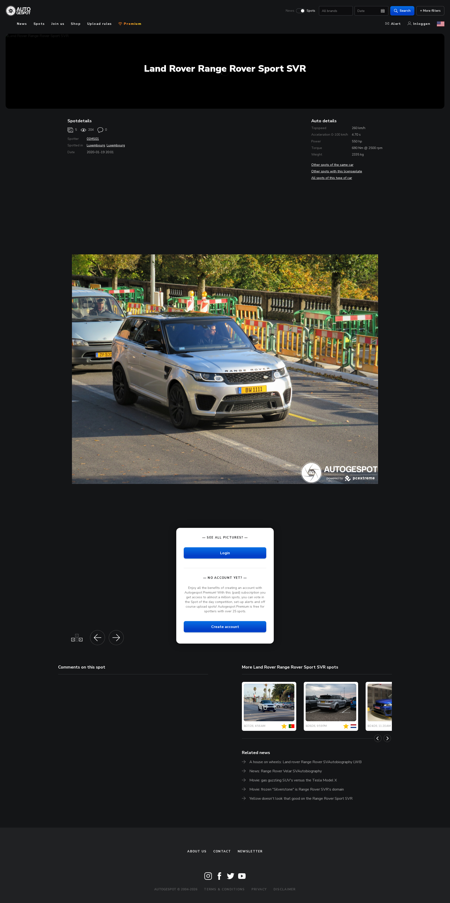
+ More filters (430, 10)
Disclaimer (285, 889)
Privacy (259, 889)
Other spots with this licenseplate (336, 171)
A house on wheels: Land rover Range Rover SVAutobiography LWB (305, 762)
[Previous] (377, 738)
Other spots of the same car (332, 165)
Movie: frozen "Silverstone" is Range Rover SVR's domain (296, 789)
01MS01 (93, 139)
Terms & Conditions (224, 889)
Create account (225, 626)
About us (196, 851)
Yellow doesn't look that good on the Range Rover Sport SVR (300, 798)
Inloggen (421, 24)
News (290, 10)
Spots (311, 10)
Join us (57, 24)
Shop (76, 24)
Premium (132, 24)
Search (405, 10)
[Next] (387, 738)
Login (225, 552)
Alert (396, 24)
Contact (222, 851)
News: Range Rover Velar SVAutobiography (285, 771)
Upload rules (99, 24)
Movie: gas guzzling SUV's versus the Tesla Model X (293, 780)
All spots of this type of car (331, 178)
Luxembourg (96, 145)
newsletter (250, 851)
